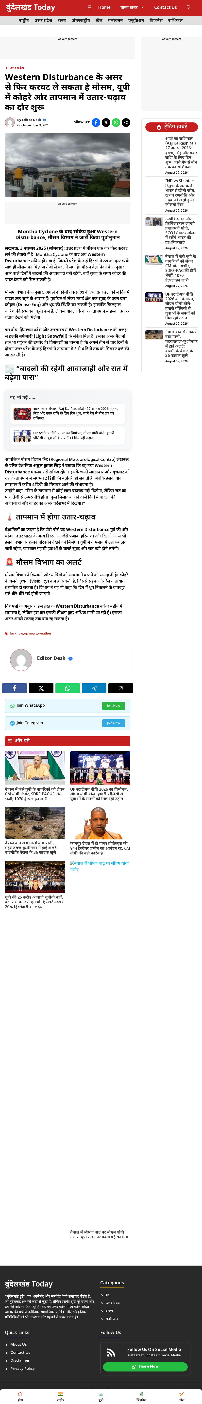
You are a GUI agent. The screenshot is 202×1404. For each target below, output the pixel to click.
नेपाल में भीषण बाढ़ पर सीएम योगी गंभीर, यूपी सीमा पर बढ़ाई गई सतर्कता (99, 1235)
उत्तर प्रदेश (43, 21)
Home (104, 8)
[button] (189, 8)
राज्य (62, 21)
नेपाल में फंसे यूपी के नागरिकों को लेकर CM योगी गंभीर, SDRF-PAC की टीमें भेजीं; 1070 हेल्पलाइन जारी (35, 794)
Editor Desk (31, 120)
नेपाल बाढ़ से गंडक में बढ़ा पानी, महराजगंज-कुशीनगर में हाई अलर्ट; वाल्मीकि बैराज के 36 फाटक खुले (31, 848)
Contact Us (165, 8)
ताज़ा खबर (129, 8)
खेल (99, 21)
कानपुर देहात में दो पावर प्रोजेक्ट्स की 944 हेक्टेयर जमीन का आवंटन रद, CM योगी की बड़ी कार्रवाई (100, 848)
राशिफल (175, 21)
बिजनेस (156, 21)
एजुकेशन (136, 21)
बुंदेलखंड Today (30, 8)
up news (30, 634)
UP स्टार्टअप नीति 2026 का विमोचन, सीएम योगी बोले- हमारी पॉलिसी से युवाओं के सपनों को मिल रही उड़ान (99, 794)
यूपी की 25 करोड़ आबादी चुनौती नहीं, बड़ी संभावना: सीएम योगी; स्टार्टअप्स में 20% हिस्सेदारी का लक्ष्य (35, 902)
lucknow (16, 634)
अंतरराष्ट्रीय (81, 21)
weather (44, 634)
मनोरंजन (115, 21)
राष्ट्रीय (24, 21)
